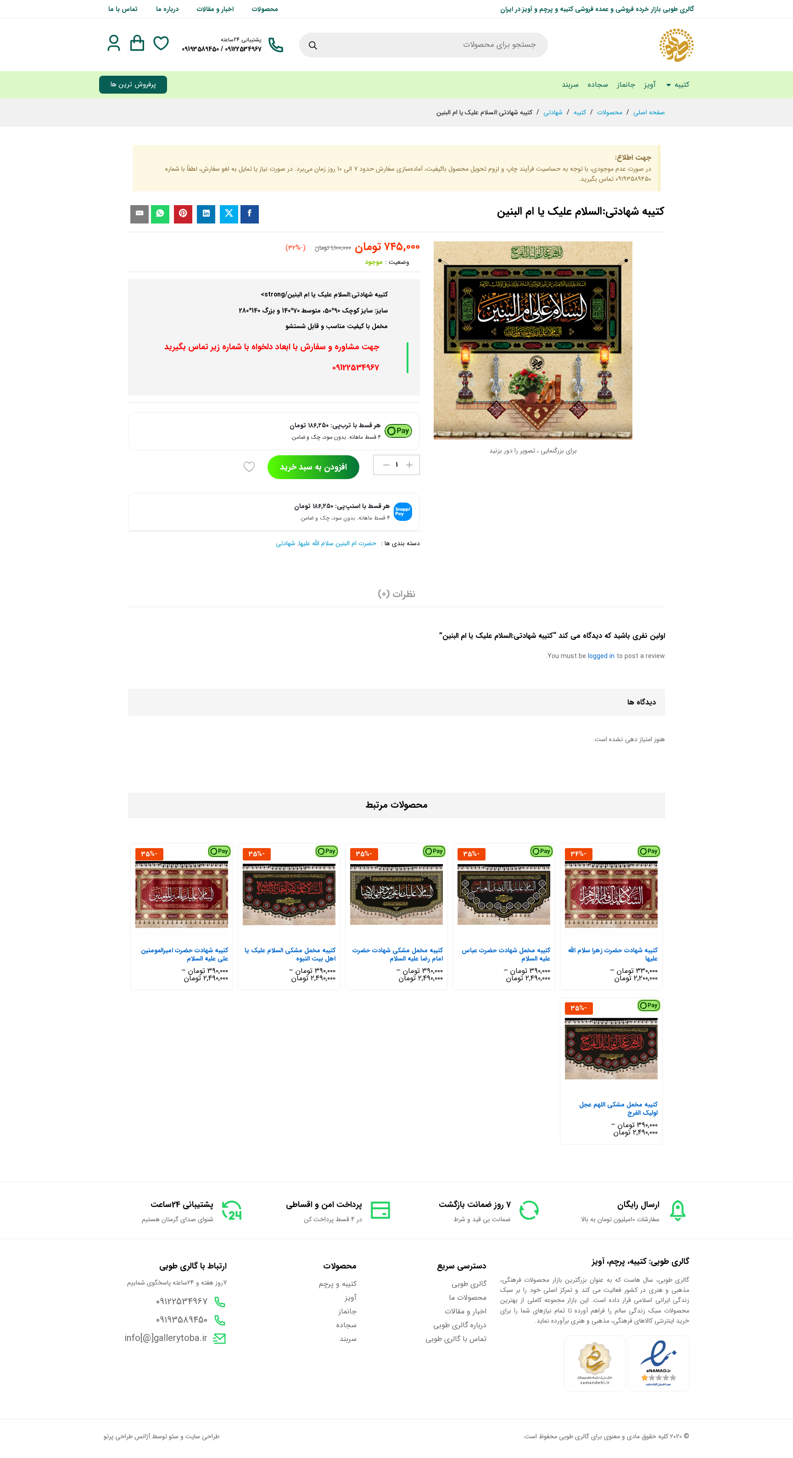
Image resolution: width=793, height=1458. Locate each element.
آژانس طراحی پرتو (127, 1436)
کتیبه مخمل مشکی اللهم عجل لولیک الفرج (618, 1108)
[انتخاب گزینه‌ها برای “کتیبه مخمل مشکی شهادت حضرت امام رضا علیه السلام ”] (405, 935)
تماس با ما (123, 9)
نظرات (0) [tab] (396, 594)
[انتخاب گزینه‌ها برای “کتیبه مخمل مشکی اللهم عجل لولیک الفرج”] (620, 1089)
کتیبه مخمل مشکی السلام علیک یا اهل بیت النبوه (290, 954)
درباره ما (167, 9)
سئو (174, 1436)
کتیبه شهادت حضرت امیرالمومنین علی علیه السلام (184, 954)
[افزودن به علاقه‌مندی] (250, 467)
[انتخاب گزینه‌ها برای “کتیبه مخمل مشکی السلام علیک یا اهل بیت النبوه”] (298, 935)
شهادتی (285, 543)
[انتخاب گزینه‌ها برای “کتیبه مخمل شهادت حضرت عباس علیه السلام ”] (513, 935)
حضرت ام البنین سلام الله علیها (337, 543)
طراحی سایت (202, 1436)
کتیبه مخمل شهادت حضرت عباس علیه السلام (506, 954)
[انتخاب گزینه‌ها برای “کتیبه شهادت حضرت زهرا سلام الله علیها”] (620, 935)
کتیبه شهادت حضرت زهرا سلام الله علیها (613, 954)
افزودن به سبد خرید (313, 467)
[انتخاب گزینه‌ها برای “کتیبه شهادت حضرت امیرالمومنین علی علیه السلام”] (191, 935)
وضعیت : (397, 262)
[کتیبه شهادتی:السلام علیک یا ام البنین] (249, 214)
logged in (601, 656)
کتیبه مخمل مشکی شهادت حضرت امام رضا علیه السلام (397, 954)
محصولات (265, 9)
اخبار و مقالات (215, 9)
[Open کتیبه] (668, 84)
